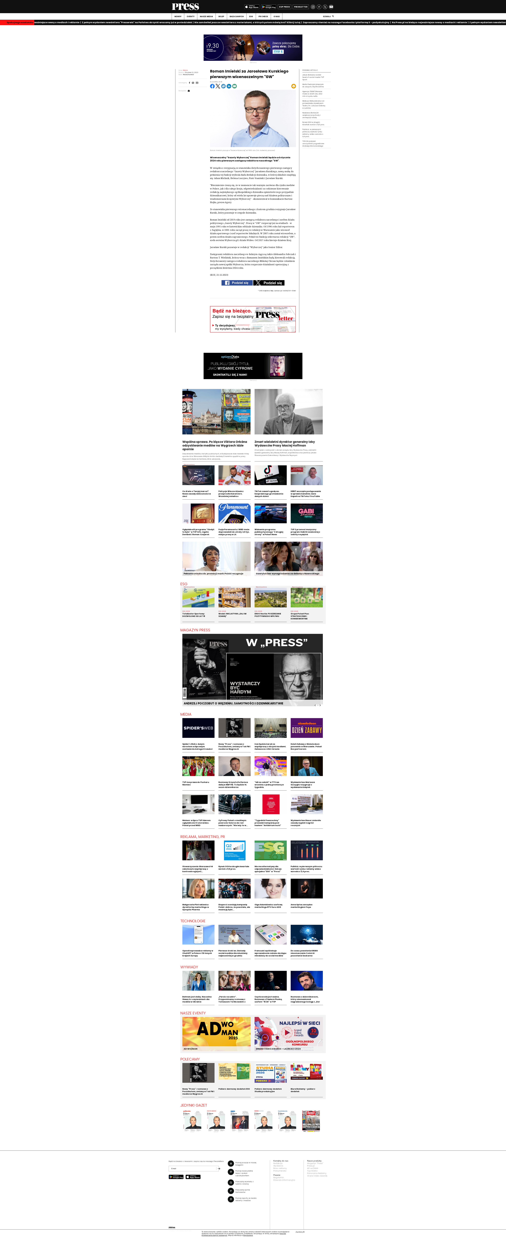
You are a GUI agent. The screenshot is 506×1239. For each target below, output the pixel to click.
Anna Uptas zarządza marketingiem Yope (301, 905)
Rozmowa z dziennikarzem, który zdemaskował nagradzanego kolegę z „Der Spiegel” (305, 1000)
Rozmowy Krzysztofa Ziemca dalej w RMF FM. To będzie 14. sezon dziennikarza (233, 785)
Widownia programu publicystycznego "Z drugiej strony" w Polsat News (269, 532)
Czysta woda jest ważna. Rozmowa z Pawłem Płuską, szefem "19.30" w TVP (268, 999)
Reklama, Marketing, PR (202, 836)
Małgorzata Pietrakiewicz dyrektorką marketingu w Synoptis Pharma (195, 907)
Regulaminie (248, 1235)
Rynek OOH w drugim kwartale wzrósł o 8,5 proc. (313, 123)
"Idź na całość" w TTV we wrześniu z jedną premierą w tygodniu (269, 785)
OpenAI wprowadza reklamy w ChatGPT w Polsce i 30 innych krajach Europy (197, 953)
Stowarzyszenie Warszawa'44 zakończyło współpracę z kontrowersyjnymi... (197, 869)
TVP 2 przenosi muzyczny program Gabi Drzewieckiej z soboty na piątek (305, 532)
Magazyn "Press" (315, 1163)
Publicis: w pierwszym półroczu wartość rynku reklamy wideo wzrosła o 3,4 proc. (312, 133)
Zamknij (300, 1232)
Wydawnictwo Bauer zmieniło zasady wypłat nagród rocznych (306, 823)
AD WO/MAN (190, 1048)
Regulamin (278, 1177)
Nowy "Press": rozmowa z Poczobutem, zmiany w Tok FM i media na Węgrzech (234, 746)
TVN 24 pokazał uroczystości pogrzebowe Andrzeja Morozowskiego (313, 143)
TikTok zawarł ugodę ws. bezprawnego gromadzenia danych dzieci (269, 494)
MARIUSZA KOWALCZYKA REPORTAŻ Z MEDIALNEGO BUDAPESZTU (231, 703)
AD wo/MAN (312, 1168)
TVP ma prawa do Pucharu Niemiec (195, 783)
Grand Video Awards (317, 1175)
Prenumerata (279, 1170)
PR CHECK (263, 16)
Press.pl (311, 1165)
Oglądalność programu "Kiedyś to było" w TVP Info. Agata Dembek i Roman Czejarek (198, 532)
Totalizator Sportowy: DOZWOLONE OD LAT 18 (193, 615)
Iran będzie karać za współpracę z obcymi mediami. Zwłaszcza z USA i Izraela (270, 746)
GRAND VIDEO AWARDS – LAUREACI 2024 (278, 1048)
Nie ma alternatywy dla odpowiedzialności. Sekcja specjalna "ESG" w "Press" (268, 869)
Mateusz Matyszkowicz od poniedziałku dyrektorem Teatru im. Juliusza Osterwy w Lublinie (313, 104)
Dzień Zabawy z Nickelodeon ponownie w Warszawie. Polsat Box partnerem (306, 746)
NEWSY (177, 16)
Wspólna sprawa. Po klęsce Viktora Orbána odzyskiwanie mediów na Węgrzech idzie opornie (214, 445)
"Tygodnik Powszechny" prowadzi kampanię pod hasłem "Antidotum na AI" (268, 823)
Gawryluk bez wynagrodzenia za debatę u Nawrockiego (288, 573)
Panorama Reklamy (316, 1173)
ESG (251, 16)
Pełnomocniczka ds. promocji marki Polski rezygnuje (213, 573)
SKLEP (221, 16)
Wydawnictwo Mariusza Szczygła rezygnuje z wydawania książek (303, 785)
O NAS (277, 16)
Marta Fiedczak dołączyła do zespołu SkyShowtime (313, 85)
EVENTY (190, 16)
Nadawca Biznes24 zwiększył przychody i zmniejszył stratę (311, 115)
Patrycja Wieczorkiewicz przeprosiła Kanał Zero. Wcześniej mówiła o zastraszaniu (231, 495)
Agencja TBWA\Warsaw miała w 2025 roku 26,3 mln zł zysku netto (312, 93)
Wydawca (278, 1165)
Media (186, 714)
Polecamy (190, 1059)
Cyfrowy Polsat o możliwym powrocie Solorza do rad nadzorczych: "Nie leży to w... (233, 823)
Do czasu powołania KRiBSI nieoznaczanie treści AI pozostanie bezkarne (304, 953)
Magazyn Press (195, 630)
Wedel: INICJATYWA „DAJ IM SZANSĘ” (232, 615)
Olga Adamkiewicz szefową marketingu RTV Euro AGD (268, 905)
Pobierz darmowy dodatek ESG (234, 1089)
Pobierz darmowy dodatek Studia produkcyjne (268, 1090)
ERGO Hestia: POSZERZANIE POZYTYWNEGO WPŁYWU (268, 615)
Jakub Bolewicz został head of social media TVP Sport (313, 77)
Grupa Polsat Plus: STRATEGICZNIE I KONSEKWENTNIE (300, 616)
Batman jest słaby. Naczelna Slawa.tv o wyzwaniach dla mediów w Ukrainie (197, 999)
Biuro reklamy (280, 1168)
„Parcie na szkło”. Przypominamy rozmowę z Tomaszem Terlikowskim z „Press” (231, 1000)
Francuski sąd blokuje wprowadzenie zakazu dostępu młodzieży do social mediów (270, 953)
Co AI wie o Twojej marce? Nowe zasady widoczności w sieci (196, 494)
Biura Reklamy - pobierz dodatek (303, 1090)
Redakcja (278, 1163)
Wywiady (189, 967)
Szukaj (327, 16)
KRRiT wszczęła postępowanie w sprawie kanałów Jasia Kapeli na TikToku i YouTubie (306, 494)
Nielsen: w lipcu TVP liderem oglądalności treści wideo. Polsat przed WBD (196, 823)
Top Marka (312, 1170)
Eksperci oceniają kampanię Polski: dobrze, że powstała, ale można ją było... (234, 907)
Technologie (193, 921)
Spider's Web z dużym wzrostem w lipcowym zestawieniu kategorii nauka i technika (197, 748)
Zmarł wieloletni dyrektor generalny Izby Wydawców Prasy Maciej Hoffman (285, 444)
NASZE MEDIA (206, 16)
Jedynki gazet (193, 1105)
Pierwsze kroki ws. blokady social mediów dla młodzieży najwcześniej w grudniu (233, 953)
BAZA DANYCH (237, 16)
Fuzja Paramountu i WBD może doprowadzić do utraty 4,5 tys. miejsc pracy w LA (234, 532)
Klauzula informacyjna (284, 1180)
